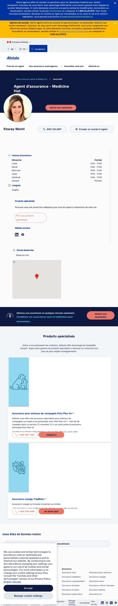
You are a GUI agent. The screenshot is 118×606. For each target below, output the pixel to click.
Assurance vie (95, 594)
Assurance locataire (71, 585)
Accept (28, 588)
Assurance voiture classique (101, 585)
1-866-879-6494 (26, 511)
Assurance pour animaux (100, 572)
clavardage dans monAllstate (74, 31)
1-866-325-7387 (26, 435)
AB (12, 49)
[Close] (115, 3)
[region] (28, 574)
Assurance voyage (97, 577)
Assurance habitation (71, 577)
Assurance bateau (97, 590)
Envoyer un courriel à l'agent (93, 129)
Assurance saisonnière (72, 594)
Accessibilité (85, 603)
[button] (37, 276)
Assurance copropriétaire (73, 581)
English (8, 581)
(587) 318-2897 (54, 129)
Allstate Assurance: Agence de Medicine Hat (31, 79)
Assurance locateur (70, 590)
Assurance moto (96, 581)
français (16, 581)
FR (24, 49)
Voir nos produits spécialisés (25, 218)
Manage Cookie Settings (71, 603)
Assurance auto (69, 572)
